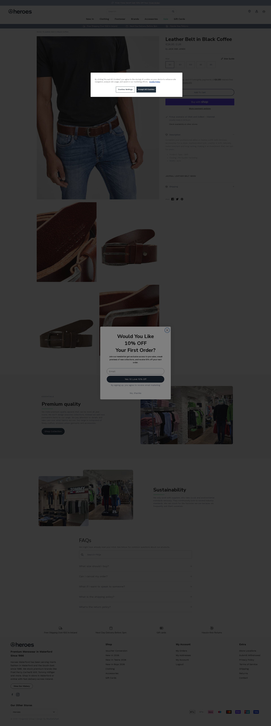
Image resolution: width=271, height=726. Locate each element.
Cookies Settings (125, 89)
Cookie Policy (154, 82)
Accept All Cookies (146, 89)
